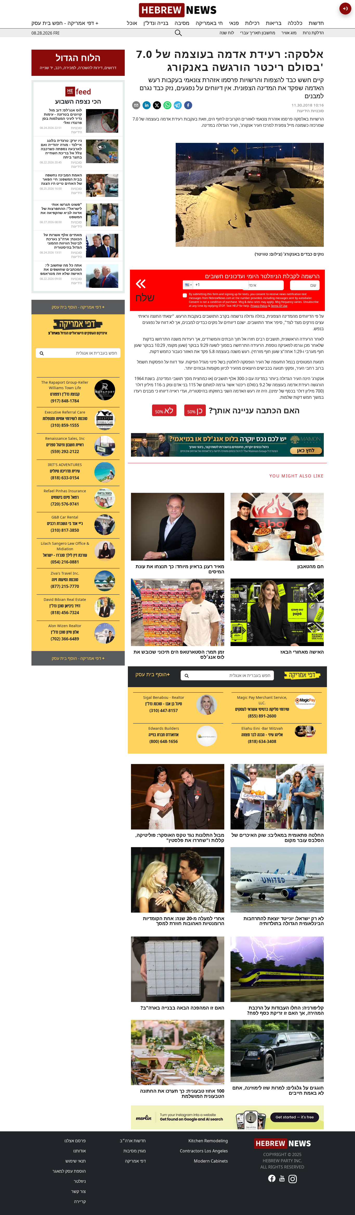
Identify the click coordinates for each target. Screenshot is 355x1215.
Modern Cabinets (211, 1161)
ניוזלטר (80, 1181)
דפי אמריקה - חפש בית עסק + (64, 23)
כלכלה (295, 23)
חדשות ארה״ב (133, 1141)
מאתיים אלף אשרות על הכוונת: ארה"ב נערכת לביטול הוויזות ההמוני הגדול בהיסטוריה (63, 241)
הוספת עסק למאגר (69, 1171)
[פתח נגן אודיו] (345, 9)
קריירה (80, 1201)
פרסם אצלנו (75, 1141)
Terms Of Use (279, 306)
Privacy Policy (259, 306)
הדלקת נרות (313, 33)
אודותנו (79, 1151)
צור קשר (78, 1191)
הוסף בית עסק (152, 674)
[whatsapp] (167, 105)
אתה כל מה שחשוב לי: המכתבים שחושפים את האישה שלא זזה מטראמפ (61, 269)
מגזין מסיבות (134, 1151)
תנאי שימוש (75, 1161)
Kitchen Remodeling (208, 1141)
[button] (188, 285)
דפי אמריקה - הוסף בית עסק (78, 307)
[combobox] (78, 353)
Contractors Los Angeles (204, 1151)
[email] (136, 105)
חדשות (316, 23)
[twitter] (157, 105)
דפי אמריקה (135, 1161)
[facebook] (188, 105)
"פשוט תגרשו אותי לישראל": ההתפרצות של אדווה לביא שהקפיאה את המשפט (61, 210)
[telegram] (178, 105)
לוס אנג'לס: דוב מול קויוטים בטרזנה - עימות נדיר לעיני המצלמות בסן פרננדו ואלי (62, 116)
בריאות (273, 23)
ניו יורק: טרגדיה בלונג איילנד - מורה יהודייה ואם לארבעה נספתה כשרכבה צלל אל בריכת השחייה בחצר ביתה (61, 149)
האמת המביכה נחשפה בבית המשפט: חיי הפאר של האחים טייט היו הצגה (61, 179)
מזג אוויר (289, 33)
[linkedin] (146, 105)
